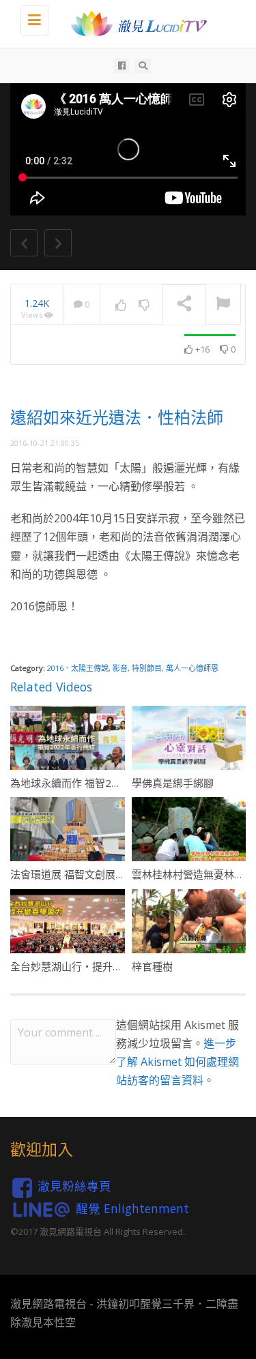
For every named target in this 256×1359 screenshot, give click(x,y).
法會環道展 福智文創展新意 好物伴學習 (100, 874)
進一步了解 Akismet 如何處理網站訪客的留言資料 (177, 1062)
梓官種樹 (152, 966)
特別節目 (147, 668)
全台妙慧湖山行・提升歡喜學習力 (87, 966)
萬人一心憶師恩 (192, 668)
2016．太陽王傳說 (78, 668)
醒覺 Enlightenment (132, 1207)
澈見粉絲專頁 (74, 1186)
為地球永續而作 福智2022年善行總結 (95, 783)
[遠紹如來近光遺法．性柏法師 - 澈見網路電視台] (134, 24)
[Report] (223, 305)
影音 (120, 668)
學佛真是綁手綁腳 (173, 783)
